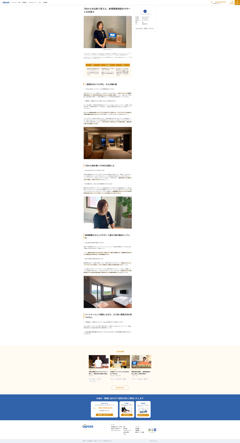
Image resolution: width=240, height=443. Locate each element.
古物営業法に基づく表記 (107, 440)
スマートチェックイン (116, 430)
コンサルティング (32, 2)
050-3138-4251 (220, 2)
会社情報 (45, 2)
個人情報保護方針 (90, 440)
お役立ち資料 (126, 432)
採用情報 (137, 430)
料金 (19, 2)
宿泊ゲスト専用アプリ (116, 428)
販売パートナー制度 (139, 432)
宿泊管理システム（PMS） (117, 426)
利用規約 (84, 440)
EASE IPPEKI (145, 17)
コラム (39, 2)
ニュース (137, 426)
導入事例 (24, 2)
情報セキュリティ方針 (98, 440)
